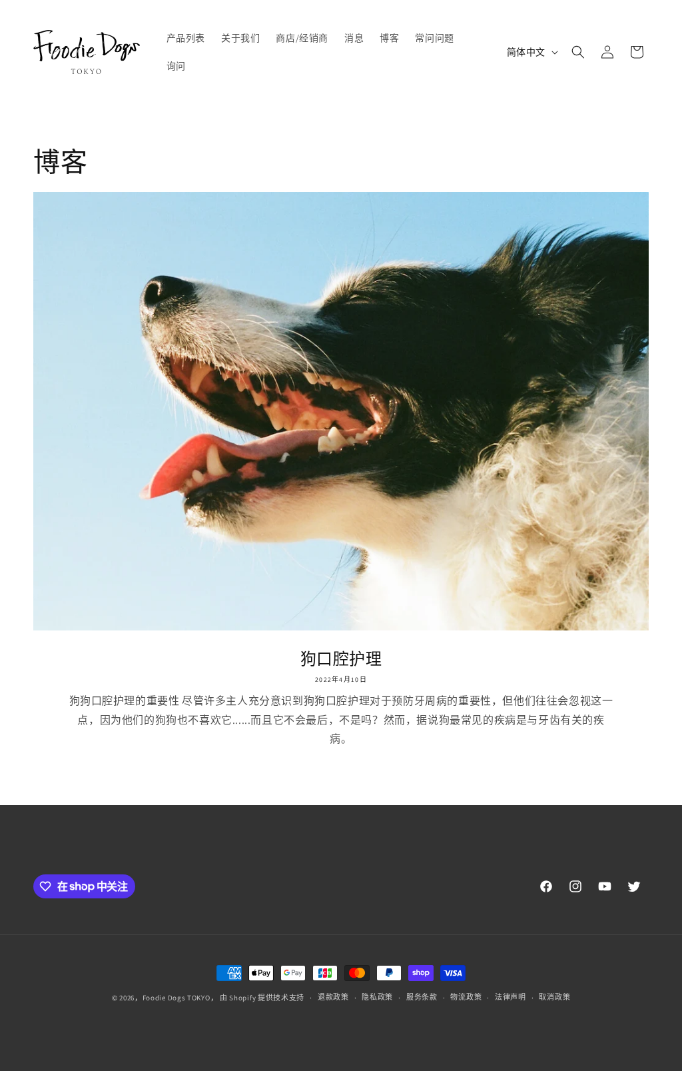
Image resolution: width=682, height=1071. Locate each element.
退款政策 (333, 997)
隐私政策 (377, 997)
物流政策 (466, 997)
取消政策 (554, 997)
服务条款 (422, 997)
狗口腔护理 (341, 658)
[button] (578, 52)
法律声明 (510, 997)
